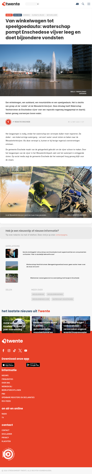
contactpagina (61, 234)
